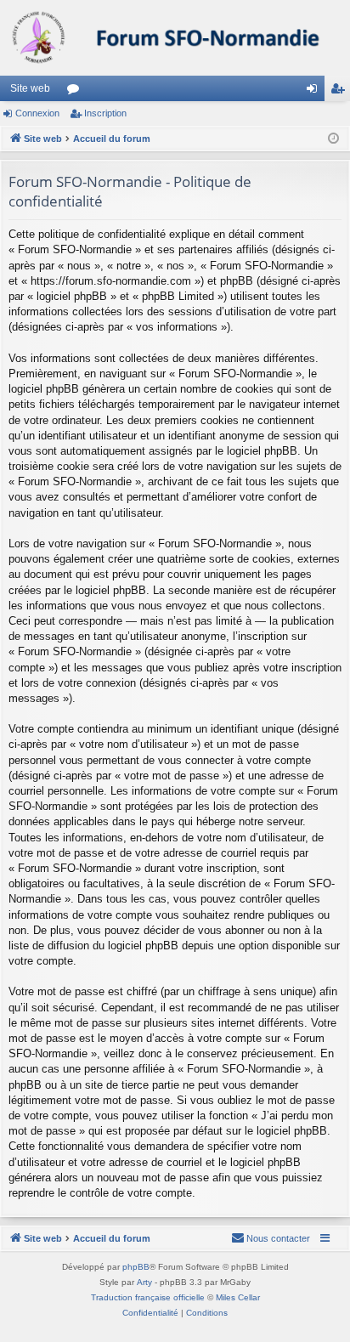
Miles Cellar (238, 1297)
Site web (30, 88)
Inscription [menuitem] (340, 91)
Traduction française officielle (148, 1297)
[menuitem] (270, 1238)
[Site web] (175, 38)
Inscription (105, 113)
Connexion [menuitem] (315, 91)
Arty (144, 1282)
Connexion (37, 113)
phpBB (136, 1266)
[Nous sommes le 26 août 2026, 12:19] (333, 139)
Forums (76, 91)
